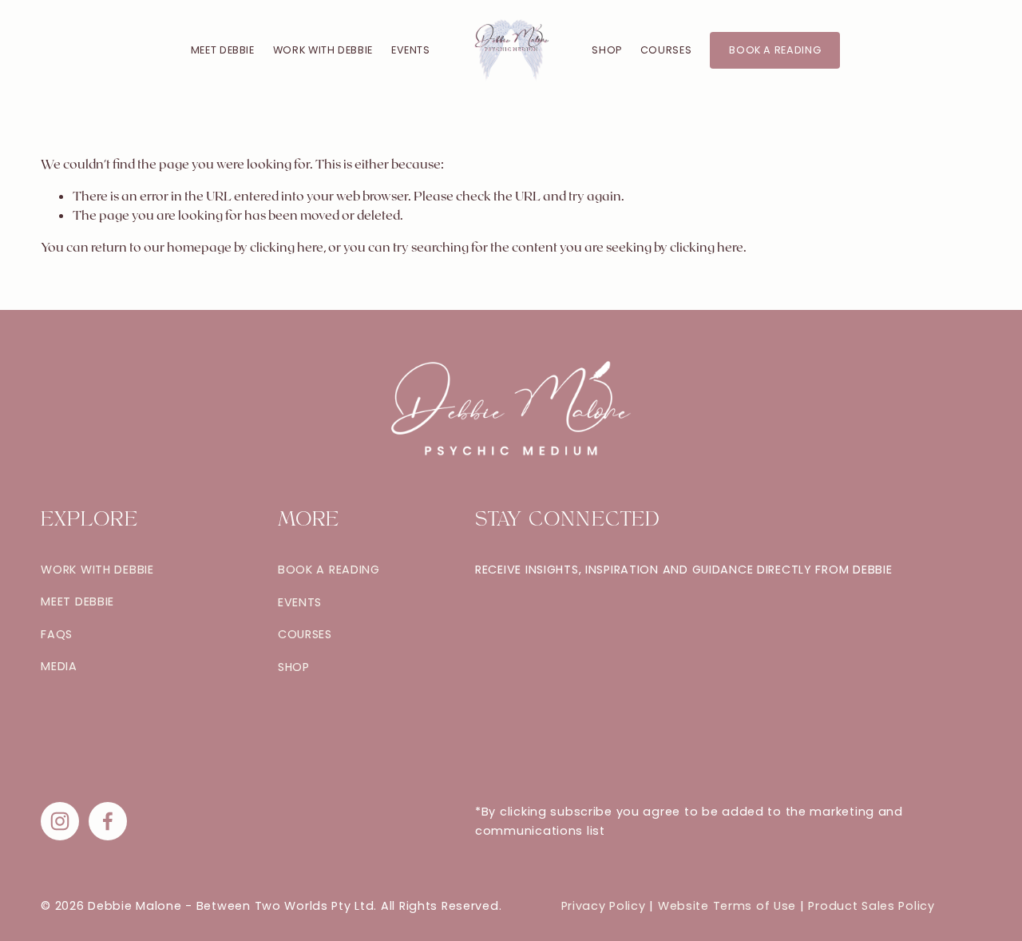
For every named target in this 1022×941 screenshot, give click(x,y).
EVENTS (410, 50)
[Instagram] (60, 821)
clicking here (286, 246)
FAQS (57, 634)
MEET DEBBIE (223, 50)
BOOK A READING (775, 50)
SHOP (607, 50)
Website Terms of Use (727, 906)
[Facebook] (108, 821)
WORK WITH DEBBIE (323, 50)
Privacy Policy (603, 906)
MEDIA (59, 667)
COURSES (665, 50)
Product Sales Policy (871, 906)
